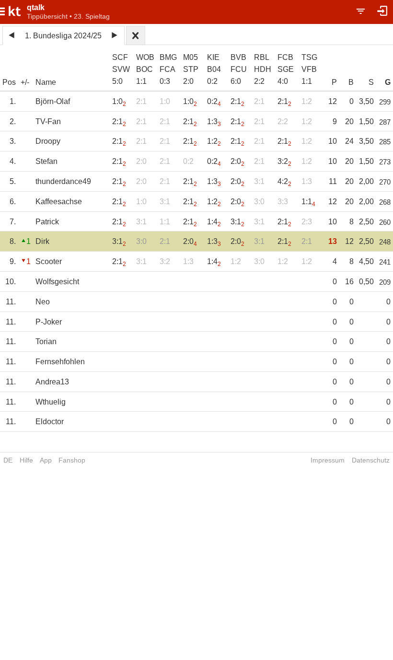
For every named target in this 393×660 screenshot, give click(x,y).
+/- (25, 82)
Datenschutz (371, 460)
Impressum (328, 460)
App (46, 460)
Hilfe (26, 460)
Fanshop (71, 460)
